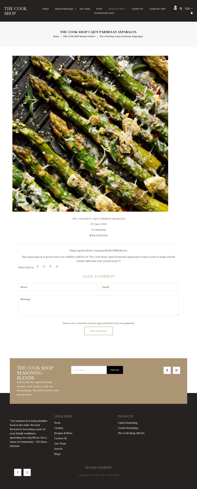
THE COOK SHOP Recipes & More (79, 36)
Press (57, 422)
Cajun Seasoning (127, 422)
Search (58, 448)
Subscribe (114, 370)
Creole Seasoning (128, 427)
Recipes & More (63, 433)
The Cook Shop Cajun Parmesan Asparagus (98, 218)
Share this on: (26, 267)
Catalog (58, 427)
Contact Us (60, 438)
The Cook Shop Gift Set (131, 433)
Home (56, 36)
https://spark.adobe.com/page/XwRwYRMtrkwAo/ (98, 250)
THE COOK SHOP (15, 11)
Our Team (60, 443)
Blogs (57, 453)
